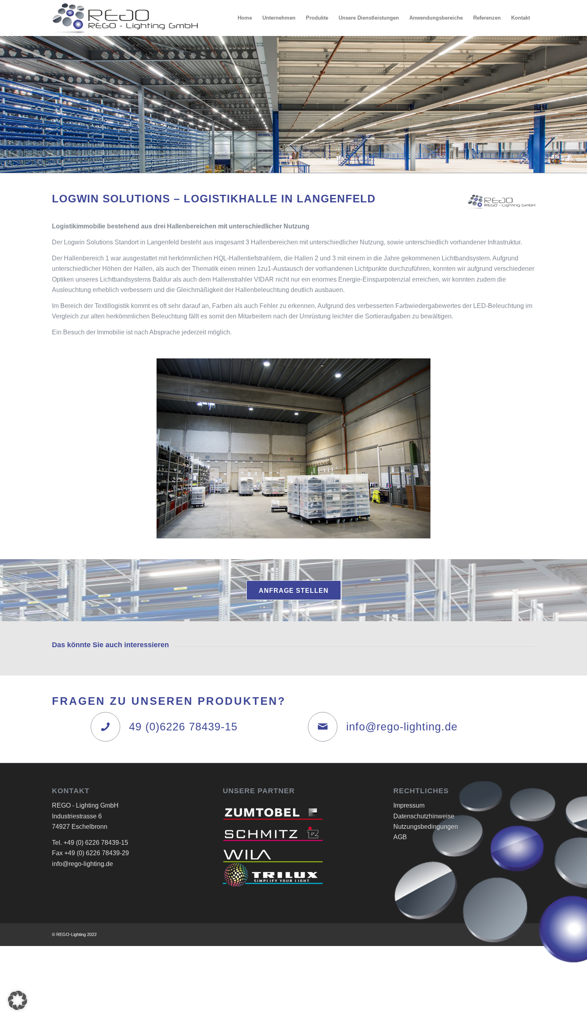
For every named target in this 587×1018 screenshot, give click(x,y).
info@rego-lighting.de (402, 727)
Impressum (408, 805)
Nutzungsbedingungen (425, 826)
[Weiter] (517, 448)
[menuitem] (244, 18)
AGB (400, 837)
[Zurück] (70, 448)
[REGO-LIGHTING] (125, 18)
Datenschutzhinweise (423, 816)
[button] (17, 1000)
